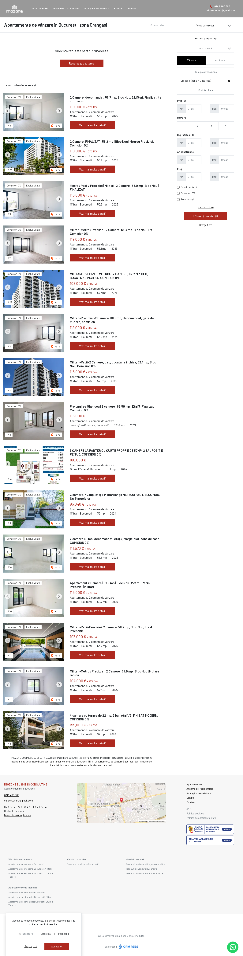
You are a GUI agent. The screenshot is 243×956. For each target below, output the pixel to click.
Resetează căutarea (81, 63)
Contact (131, 8)
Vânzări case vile (76, 859)
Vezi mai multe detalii (92, 125)
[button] (7, 110)
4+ (226, 125)
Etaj (179, 168)
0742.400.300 (222, 6)
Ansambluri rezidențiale (66, 8)
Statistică (45, 933)
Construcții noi (189, 187)
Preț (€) (181, 100)
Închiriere (220, 60)
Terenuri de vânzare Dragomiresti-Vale (145, 864)
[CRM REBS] (128, 946)
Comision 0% (188, 193)
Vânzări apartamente (20, 859)
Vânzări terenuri (135, 859)
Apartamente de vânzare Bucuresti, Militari (30, 868)
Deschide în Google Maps (17, 815)
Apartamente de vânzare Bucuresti (26, 864)
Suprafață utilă (185, 134)
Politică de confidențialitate (201, 817)
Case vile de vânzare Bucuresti (83, 864)
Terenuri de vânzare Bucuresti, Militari (145, 873)
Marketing (63, 933)
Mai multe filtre (206, 207)
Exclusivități (187, 199)
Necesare (27, 933)
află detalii (49, 920)
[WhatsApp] (232, 947)
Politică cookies (195, 813)
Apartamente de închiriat (22, 887)
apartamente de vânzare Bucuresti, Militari (72, 761)
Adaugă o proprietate (96, 8)
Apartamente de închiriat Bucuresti (26, 892)
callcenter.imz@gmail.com (220, 10)
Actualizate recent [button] (205, 25)
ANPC (189, 808)
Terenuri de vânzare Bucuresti (141, 868)
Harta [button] (57, 125)
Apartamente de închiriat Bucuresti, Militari (30, 897)
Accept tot (56, 946)
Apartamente (40, 8)
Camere (181, 117)
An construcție (185, 151)
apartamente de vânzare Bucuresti (30, 761)
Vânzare (191, 60)
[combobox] (205, 48)
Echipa (118, 8)
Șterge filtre (205, 224)
